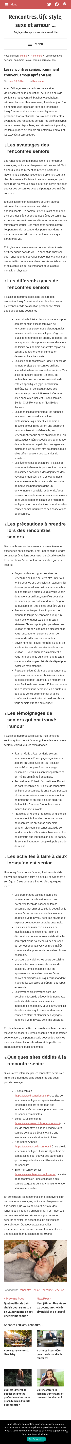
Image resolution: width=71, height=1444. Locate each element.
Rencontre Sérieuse (52, 1290)
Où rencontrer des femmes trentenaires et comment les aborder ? (50, 1393)
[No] (67, 1432)
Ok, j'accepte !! (36, 1439)
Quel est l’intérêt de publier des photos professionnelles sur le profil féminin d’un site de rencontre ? (17, 1397)
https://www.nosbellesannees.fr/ (33, 1146)
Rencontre (38, 81)
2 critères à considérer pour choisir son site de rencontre (49, 1354)
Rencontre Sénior (29, 1290)
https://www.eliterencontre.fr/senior (35, 1174)
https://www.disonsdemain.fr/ (32, 1095)
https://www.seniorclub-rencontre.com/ (37, 1123)
